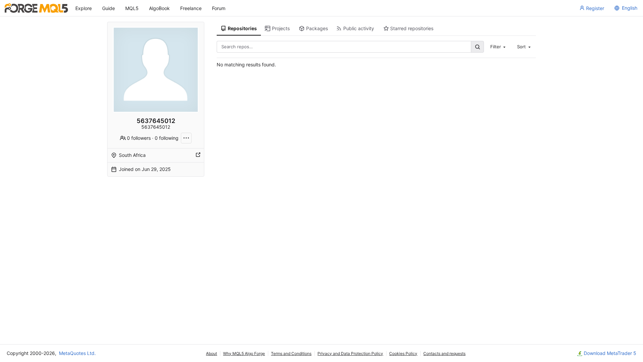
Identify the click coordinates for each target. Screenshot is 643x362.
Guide (108, 8)
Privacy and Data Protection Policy (350, 353)
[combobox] (498, 46)
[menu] (625, 8)
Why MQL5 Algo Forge (244, 353)
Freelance (191, 8)
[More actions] (186, 138)
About (211, 353)
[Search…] (477, 47)
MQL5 (132, 8)
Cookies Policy (403, 353)
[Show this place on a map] (198, 155)
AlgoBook (159, 8)
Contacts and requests (444, 353)
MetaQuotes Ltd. (77, 353)
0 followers (139, 138)
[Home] (36, 8)
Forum (218, 8)
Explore (83, 8)
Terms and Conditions (291, 353)
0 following (166, 138)
